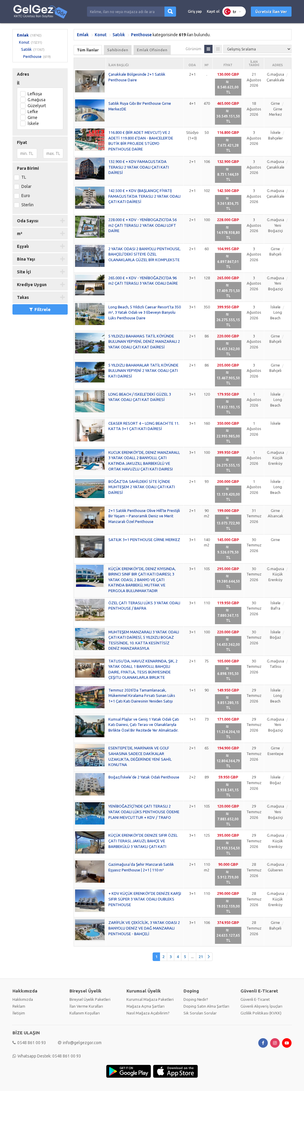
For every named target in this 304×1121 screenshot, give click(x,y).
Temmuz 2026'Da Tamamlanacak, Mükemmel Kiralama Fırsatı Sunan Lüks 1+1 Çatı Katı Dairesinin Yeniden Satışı (141, 695)
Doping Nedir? (195, 999)
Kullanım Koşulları (84, 1013)
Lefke (33, 111)
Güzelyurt (37, 105)
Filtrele (42, 309)
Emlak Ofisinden (152, 50)
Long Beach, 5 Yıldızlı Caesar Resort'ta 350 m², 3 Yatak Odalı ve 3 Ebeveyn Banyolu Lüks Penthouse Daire (144, 312)
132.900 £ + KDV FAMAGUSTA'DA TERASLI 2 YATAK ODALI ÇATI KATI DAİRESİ (138, 167)
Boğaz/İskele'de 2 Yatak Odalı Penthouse (143, 777)
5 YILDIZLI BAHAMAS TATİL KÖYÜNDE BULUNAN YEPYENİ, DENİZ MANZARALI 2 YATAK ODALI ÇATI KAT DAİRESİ (144, 341)
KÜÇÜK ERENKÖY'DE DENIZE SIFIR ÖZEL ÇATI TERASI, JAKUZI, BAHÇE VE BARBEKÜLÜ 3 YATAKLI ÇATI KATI (143, 840)
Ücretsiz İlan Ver (271, 11)
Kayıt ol (213, 11)
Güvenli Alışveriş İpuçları (261, 1006)
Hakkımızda (22, 999)
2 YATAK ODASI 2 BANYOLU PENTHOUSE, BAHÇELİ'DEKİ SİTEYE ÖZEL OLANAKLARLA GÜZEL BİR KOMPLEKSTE (144, 254)
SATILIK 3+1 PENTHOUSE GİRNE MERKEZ (144, 539)
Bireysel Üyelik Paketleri (89, 999)
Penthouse (32, 56)
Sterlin (27, 204)
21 (201, 956)
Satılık (26, 49)
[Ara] (170, 12)
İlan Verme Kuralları (86, 1006)
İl (18, 83)
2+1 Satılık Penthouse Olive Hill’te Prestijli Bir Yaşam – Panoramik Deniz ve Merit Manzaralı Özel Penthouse (144, 516)
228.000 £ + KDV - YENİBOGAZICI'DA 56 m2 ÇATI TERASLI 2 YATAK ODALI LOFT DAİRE (142, 225)
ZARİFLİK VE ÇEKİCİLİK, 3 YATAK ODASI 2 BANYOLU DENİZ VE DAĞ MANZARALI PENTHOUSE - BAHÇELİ (144, 928)
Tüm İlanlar (88, 50)
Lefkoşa (35, 93)
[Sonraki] (209, 956)
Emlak (23, 35)
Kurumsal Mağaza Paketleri (150, 999)
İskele (33, 123)
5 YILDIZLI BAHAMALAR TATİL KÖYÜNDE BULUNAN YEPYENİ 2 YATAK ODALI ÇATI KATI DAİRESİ (143, 370)
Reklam (18, 1006)
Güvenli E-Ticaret (255, 999)
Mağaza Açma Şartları (145, 1006)
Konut (24, 42)
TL (23, 177)
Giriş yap (195, 11)
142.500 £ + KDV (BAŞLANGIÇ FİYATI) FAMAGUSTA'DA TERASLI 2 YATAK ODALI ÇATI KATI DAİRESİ (144, 196)
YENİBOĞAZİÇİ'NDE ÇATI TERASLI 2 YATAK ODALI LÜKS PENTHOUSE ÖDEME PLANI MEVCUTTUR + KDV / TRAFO (143, 811)
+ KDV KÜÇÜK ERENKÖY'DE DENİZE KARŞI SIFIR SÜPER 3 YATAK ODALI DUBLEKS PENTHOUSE (144, 898)
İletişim (18, 1013)
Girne (32, 117)
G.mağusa (36, 99)
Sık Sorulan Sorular (200, 1013)
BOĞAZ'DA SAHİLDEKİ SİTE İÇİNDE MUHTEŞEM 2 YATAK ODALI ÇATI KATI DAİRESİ (141, 486)
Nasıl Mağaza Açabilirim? (148, 1013)
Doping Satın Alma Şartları (206, 1006)
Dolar (26, 186)
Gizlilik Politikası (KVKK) (260, 1013)
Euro (25, 195)
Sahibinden (117, 50)
